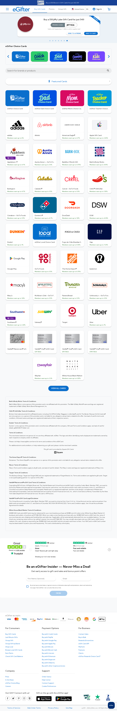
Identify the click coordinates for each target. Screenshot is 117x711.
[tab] (39, 9)
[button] (97, 9)
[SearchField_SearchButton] (108, 70)
